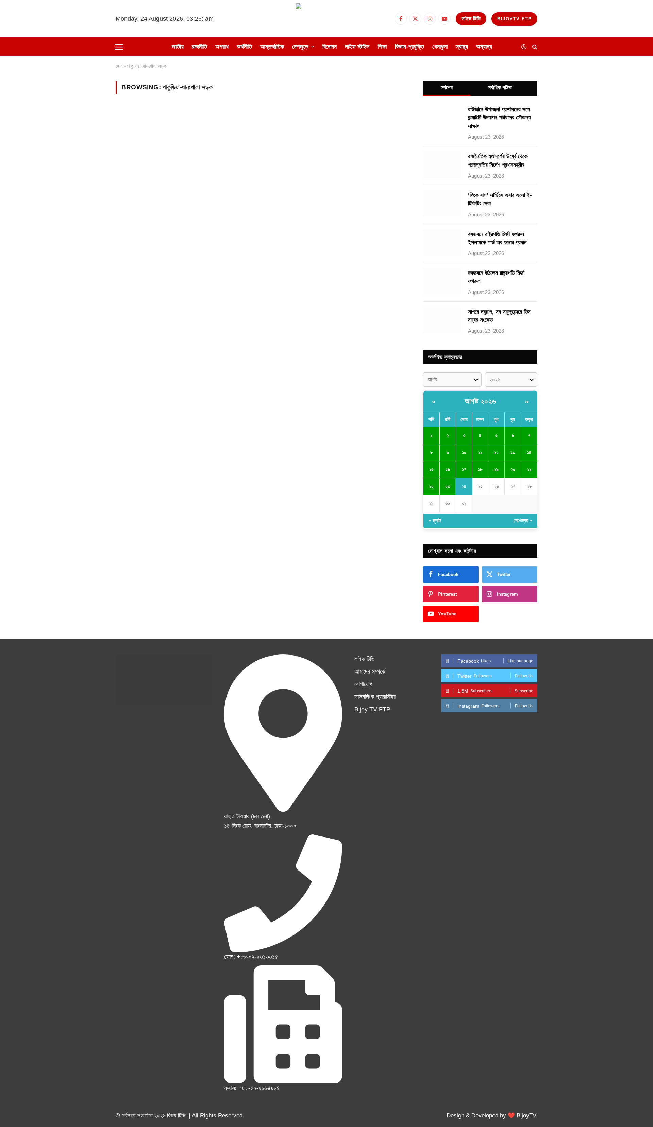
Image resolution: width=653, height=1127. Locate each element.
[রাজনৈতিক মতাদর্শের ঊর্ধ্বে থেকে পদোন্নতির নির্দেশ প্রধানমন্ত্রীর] (442, 165)
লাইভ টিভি (471, 18)
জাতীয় (178, 46)
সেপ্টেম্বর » (523, 520)
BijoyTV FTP (514, 18)
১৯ (496, 469)
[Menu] (119, 46)
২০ (512, 469)
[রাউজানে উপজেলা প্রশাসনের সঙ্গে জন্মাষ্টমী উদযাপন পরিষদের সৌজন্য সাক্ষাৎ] (442, 118)
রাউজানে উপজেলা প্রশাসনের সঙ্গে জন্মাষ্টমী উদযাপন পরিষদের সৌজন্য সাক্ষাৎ (499, 117)
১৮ (480, 469)
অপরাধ (222, 46)
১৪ (529, 452)
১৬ (448, 469)
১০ (464, 452)
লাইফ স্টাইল (357, 46)
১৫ (431, 469)
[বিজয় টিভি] (326, 18)
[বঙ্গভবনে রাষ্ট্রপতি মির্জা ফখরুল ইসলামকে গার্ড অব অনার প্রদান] (442, 242)
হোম (119, 66)
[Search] (534, 46)
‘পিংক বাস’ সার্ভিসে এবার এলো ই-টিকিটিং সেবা (500, 199)
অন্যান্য (484, 46)
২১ (529, 469)
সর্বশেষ (447, 87)
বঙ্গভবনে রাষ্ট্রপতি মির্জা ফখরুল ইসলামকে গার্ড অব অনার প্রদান (497, 238)
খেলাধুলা (440, 46)
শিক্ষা (382, 46)
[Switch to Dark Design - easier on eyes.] (524, 46)
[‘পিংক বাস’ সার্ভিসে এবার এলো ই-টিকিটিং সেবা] (442, 203)
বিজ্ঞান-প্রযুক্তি (409, 46)
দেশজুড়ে (300, 46)
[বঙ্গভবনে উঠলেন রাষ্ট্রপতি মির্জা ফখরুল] (442, 281)
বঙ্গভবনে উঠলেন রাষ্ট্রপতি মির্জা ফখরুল (496, 277)
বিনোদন (329, 46)
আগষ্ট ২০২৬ (480, 401)
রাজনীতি (199, 46)
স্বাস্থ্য (462, 46)
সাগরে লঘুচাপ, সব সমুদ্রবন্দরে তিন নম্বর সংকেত (499, 316)
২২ (431, 486)
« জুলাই (435, 520)
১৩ (512, 452)
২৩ (447, 486)
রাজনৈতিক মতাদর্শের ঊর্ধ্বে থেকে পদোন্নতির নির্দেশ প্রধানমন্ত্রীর (498, 160)
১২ (496, 452)
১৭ (464, 469)
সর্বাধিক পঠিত (500, 87)
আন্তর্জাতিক (272, 46)
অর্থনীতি (244, 46)
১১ (480, 452)
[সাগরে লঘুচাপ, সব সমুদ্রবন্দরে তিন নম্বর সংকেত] (442, 320)
